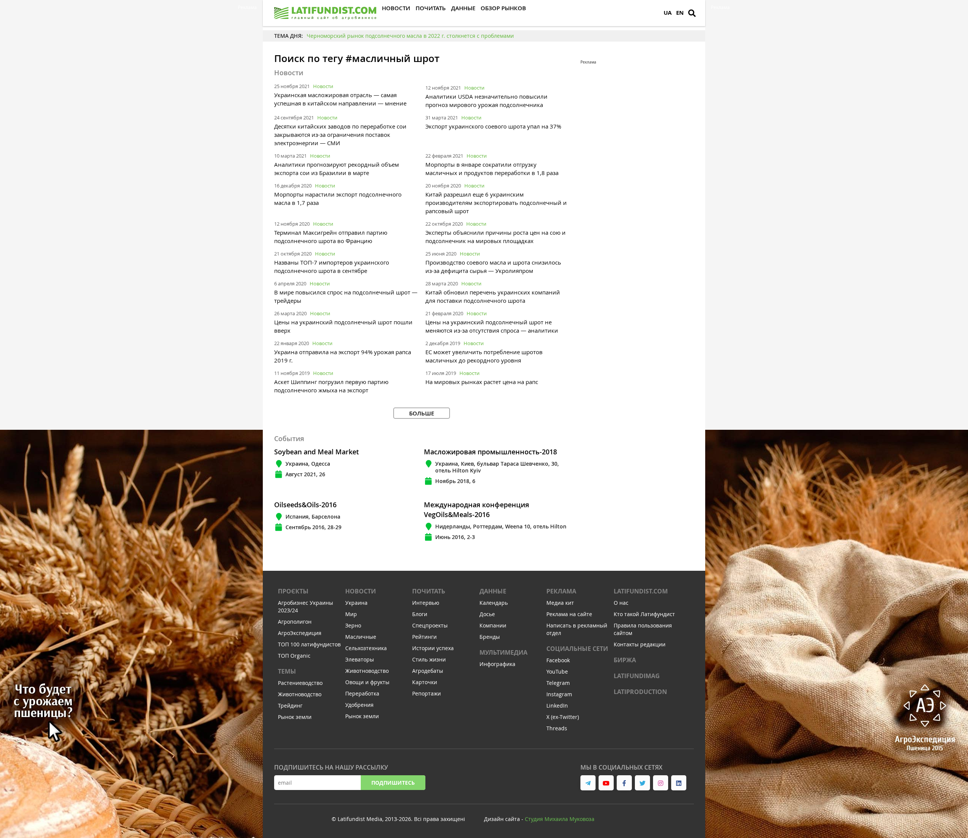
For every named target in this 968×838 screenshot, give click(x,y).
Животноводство (299, 694)
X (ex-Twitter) (562, 716)
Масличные (360, 636)
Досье (487, 614)
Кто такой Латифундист (644, 614)
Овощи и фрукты (367, 682)
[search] (692, 13)
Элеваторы (359, 659)
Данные (492, 591)
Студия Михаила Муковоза (559, 819)
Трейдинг (290, 705)
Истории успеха (433, 648)
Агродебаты (427, 670)
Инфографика (497, 664)
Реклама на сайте (569, 614)
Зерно (353, 625)
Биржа (625, 660)
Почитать (428, 591)
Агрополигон (295, 621)
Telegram (558, 682)
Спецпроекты (430, 625)
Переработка (362, 693)
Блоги (419, 614)
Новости (323, 86)
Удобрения (359, 704)
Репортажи (426, 693)
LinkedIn (557, 705)
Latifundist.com (641, 591)
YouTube (557, 671)
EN (680, 13)
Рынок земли (295, 716)
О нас (621, 602)
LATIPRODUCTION (640, 692)
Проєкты (293, 591)
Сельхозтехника (366, 648)
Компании (492, 625)
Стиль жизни (429, 659)
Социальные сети (577, 648)
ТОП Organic (294, 655)
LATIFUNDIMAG (637, 676)
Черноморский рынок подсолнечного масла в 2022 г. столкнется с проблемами (410, 35)
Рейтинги (424, 636)
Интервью (425, 602)
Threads (556, 728)
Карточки (424, 682)
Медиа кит (560, 602)
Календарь (493, 602)
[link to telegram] (588, 782)
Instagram (559, 694)
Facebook (558, 660)
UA (668, 13)
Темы (287, 671)
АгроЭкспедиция (299, 633)
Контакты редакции (640, 644)
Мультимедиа (503, 652)
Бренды (489, 636)
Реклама (561, 591)
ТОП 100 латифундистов (309, 644)
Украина (356, 602)
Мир (351, 614)
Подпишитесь (393, 782)
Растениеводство (300, 682)
